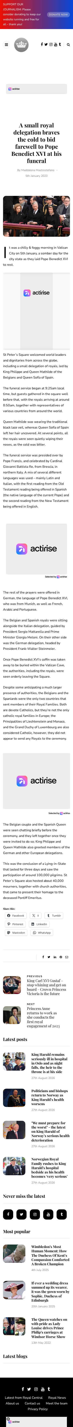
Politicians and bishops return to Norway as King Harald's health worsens (49, 1097)
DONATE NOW (58, 14)
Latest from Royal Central (24, 1398)
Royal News (57, 1398)
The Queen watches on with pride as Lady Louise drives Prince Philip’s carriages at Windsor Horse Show (49, 1328)
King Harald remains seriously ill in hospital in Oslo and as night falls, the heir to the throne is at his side (49, 1063)
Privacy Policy (38, 1409)
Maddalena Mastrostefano (37, 170)
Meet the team (57, 1403)
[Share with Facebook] (43, 957)
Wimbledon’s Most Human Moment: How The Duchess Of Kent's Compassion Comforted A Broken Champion (50, 1255)
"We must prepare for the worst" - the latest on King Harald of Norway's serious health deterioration (50, 1131)
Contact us (32, 1403)
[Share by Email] (66, 957)
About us (12, 1403)
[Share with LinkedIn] (54, 957)
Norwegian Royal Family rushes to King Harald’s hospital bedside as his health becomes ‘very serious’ (49, 1167)
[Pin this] (60, 957)
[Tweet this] (49, 957)
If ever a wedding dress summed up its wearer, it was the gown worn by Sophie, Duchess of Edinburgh (50, 1291)
